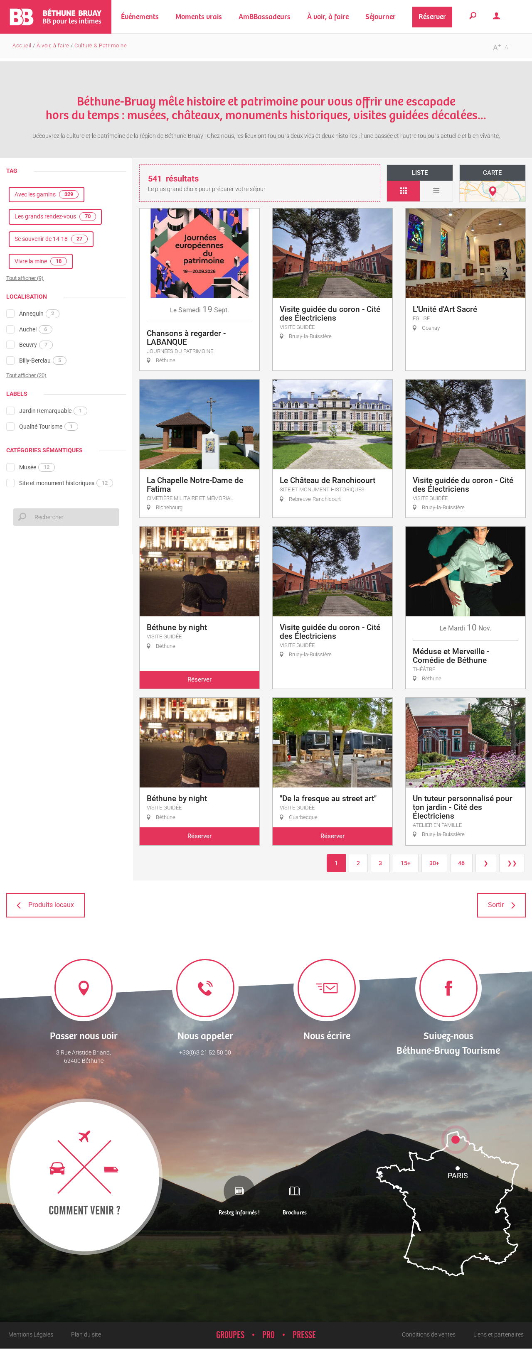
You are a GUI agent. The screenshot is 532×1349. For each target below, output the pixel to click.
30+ (434, 863)
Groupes (230, 1335)
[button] (198, 17)
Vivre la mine (38, 261)
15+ (406, 863)
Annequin (36, 313)
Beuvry (33, 344)
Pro (268, 1335)
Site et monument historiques (63, 483)
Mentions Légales (30, 1334)
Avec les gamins (44, 194)
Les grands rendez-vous (53, 216)
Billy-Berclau (40, 360)
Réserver (199, 679)
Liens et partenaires (498, 1334)
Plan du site (86, 1334)
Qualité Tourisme (46, 426)
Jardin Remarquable (50, 410)
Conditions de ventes (429, 1334)
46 (461, 863)
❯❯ (512, 863)
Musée (34, 467)
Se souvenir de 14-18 (48, 238)
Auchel (33, 329)
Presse (304, 1335)
